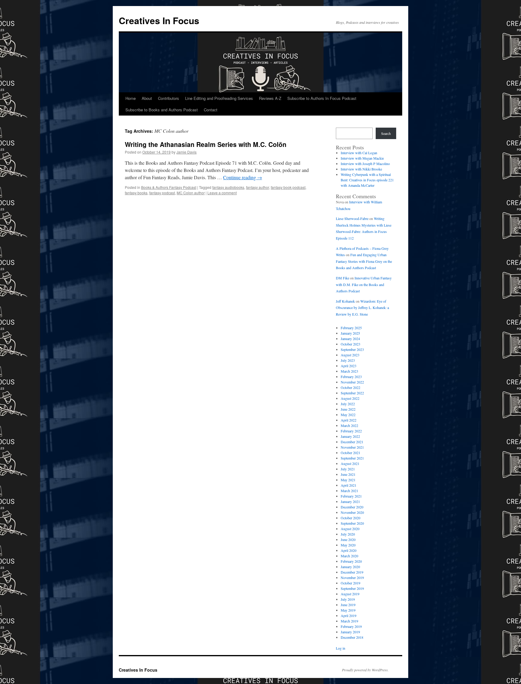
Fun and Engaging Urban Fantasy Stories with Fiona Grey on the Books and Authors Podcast (364, 261)
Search (386, 133)
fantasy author (257, 187)
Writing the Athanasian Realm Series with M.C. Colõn (205, 144)
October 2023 (350, 344)
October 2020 (350, 517)
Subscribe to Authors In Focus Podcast (321, 98)
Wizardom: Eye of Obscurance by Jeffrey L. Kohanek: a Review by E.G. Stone (362, 308)
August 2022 (350, 398)
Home (130, 98)
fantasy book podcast (288, 187)
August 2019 (350, 593)
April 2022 (348, 420)
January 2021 (350, 501)
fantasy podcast (162, 192)
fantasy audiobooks (228, 187)
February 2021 (351, 496)
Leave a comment (222, 192)
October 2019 (350, 583)
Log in (340, 648)
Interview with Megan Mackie (362, 158)
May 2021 (348, 479)
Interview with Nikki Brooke (361, 169)
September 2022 (352, 392)
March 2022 (349, 425)
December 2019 (352, 572)
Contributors (168, 98)
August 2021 (350, 463)
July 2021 (348, 468)
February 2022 (351, 430)
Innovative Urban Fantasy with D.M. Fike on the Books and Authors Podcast (364, 284)
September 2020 (352, 523)
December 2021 (352, 441)
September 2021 (352, 458)
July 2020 (348, 534)
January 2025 (350, 333)
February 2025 (351, 327)
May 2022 (348, 414)
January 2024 (350, 338)
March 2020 (349, 555)
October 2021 (350, 452)
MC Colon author (191, 192)
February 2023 (351, 376)
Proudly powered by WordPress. (365, 669)
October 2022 (350, 387)
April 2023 (348, 365)
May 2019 (348, 610)
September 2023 (352, 349)
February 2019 (351, 626)
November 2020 (352, 512)
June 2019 (348, 604)
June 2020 (348, 539)
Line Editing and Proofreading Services (219, 98)
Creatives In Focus (159, 20)
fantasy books (136, 192)
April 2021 (348, 485)
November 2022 (352, 382)
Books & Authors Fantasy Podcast (168, 187)
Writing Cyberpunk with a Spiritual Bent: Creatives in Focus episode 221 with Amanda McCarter (367, 180)
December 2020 (352, 506)
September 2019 (352, 588)
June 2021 (348, 474)
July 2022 (348, 403)
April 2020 (348, 550)
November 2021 (352, 447)
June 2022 (348, 409)
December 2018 (352, 637)
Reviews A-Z (270, 98)
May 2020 (348, 544)
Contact (210, 110)
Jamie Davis (186, 151)
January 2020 (350, 566)
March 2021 (349, 490)
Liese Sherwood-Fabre (352, 218)
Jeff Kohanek (345, 301)
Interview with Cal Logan (359, 152)
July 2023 (348, 360)
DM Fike (342, 277)
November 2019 (352, 577)
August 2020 (350, 528)
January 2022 (350, 436)
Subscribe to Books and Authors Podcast (161, 110)
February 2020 (351, 561)
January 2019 (350, 631)
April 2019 (348, 615)
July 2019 (348, 599)
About (147, 98)
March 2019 (349, 621)
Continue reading (242, 177)
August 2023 (350, 354)
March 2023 (349, 371)
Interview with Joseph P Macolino (365, 163)
